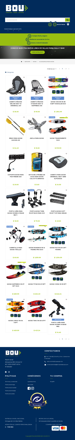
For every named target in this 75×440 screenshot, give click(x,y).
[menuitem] (7, 30)
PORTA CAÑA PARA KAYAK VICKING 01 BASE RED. (58, 324)
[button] (52, 68)
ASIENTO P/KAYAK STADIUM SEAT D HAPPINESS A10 (37, 104)
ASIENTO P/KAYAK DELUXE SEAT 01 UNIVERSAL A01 (15, 104)
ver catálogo (37, 52)
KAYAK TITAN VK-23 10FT (37, 284)
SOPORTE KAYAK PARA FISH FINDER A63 (16, 176)
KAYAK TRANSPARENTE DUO (58, 139)
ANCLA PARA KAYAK (37, 138)
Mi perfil (52, 381)
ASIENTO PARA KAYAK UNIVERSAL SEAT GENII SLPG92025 (58, 176)
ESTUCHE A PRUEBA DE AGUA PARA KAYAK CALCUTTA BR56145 (37, 176)
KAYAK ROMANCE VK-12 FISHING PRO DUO (37, 248)
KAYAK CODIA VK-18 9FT (58, 284)
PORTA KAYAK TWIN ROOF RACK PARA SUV (37, 212)
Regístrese (61, 24)
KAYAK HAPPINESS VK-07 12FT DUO (15, 285)
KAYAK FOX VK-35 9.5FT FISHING (58, 248)
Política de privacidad (10, 387)
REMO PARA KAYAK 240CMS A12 (15, 139)
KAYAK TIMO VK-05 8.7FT (37, 320)
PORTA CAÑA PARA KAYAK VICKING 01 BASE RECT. (16, 213)
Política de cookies (10, 393)
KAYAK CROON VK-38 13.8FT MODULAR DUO (58, 103)
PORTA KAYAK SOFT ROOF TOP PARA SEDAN (58, 212)
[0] (49, 24)
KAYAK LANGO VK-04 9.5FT (15, 321)
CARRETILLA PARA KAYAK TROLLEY (15, 248)
